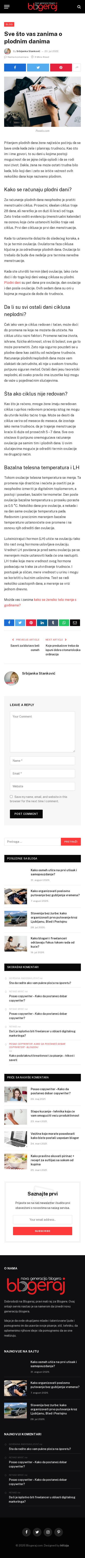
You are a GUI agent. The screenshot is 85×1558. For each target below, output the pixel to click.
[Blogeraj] (42, 6)
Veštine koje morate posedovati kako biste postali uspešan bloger (55, 1136)
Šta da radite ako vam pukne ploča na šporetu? (40, 983)
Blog (9, 24)
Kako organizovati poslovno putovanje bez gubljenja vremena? (55, 893)
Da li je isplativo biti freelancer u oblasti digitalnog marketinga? (42, 1033)
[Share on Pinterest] (61, 67)
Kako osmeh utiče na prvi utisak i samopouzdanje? (54, 872)
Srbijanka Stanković (28, 51)
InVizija (64, 1545)
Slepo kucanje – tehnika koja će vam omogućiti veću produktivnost (55, 1113)
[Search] (79, 6)
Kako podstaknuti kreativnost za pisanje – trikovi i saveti (41, 1058)
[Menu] (6, 6)
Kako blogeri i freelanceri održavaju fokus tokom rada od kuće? (52, 942)
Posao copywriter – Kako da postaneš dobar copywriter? (38, 998)
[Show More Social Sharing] (77, 67)
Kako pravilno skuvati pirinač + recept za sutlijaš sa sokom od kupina (52, 1160)
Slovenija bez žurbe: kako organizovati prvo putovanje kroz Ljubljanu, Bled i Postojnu (54, 917)
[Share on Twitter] (15, 67)
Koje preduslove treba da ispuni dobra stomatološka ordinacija (63, 650)
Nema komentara (18, 57)
